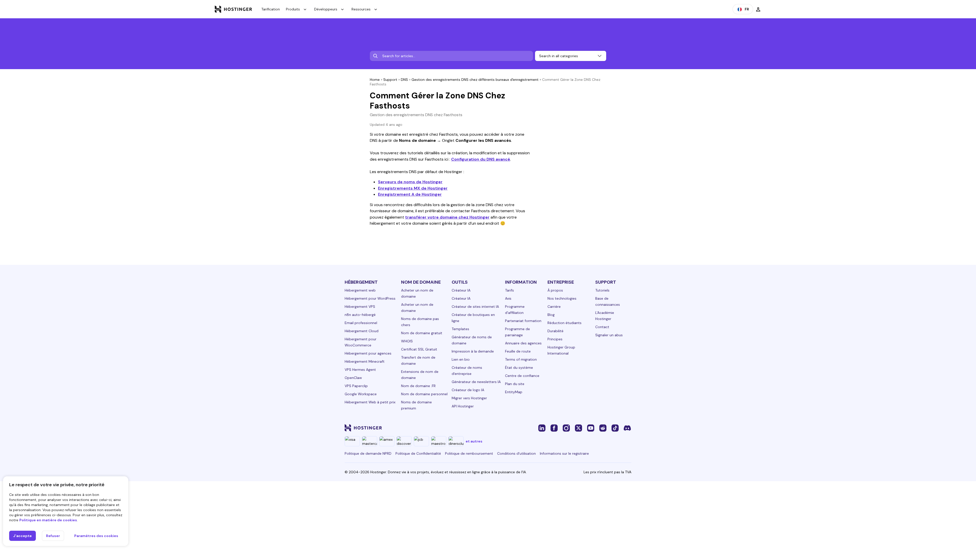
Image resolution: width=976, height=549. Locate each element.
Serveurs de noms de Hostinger (410, 182)
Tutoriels (602, 290)
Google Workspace (361, 394)
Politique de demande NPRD (368, 453)
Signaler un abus (609, 335)
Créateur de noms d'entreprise (467, 370)
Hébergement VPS (360, 306)
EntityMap (513, 392)
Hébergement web (360, 290)
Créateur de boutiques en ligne (473, 317)
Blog (551, 314)
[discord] (627, 427)
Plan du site (514, 384)
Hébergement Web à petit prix (370, 402)
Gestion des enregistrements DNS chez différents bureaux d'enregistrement (475, 79)
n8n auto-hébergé (360, 314)
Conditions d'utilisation (516, 453)
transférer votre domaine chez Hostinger (447, 217)
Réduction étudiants (564, 323)
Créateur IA (461, 290)
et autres (474, 441)
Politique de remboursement (469, 453)
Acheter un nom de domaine (417, 293)
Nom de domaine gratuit (421, 333)
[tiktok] (615, 427)
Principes (554, 339)
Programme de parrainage (517, 332)
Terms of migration (521, 359)
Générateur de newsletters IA (476, 381)
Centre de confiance (522, 375)
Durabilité (555, 331)
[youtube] (591, 427)
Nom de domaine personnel (424, 394)
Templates (460, 329)
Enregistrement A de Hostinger (410, 194)
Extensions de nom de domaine (419, 374)
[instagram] (566, 427)
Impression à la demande (473, 351)
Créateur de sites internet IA (475, 306)
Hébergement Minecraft (365, 361)
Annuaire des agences (523, 343)
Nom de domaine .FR (418, 386)
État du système (519, 367)
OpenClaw (353, 377)
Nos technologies (561, 298)
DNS (404, 79)
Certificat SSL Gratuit (419, 349)
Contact (602, 327)
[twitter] (578, 427)
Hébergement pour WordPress (370, 298)
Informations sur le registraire (564, 453)
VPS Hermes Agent (360, 369)
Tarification (270, 9)
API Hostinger (463, 406)
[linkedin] (542, 427)
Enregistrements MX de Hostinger (413, 188)
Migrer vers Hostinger (469, 398)
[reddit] (603, 427)
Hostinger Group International (561, 350)
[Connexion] (758, 9)
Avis (508, 298)
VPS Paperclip (356, 386)
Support (390, 79)
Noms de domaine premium (416, 405)
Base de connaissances (607, 301)
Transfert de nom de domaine (418, 360)
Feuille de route (518, 351)
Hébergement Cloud (361, 331)
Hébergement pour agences (368, 353)
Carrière (554, 306)
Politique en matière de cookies (48, 520)
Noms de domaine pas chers (420, 321)
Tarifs (509, 290)
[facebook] (554, 427)
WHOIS (407, 341)
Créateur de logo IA (468, 390)
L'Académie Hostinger (604, 315)
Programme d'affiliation (515, 309)
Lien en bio (461, 359)
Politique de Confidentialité (418, 453)
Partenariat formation (523, 320)
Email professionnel (361, 323)
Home (375, 79)
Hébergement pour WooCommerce (360, 342)
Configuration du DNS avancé (480, 159)
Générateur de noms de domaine (472, 340)
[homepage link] (233, 9)
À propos (555, 290)
